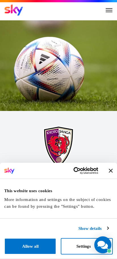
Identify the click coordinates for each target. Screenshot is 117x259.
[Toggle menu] (109, 10)
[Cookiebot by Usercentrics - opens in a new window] (74, 170)
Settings (83, 246)
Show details (90, 228)
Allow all (30, 246)
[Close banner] (111, 171)
